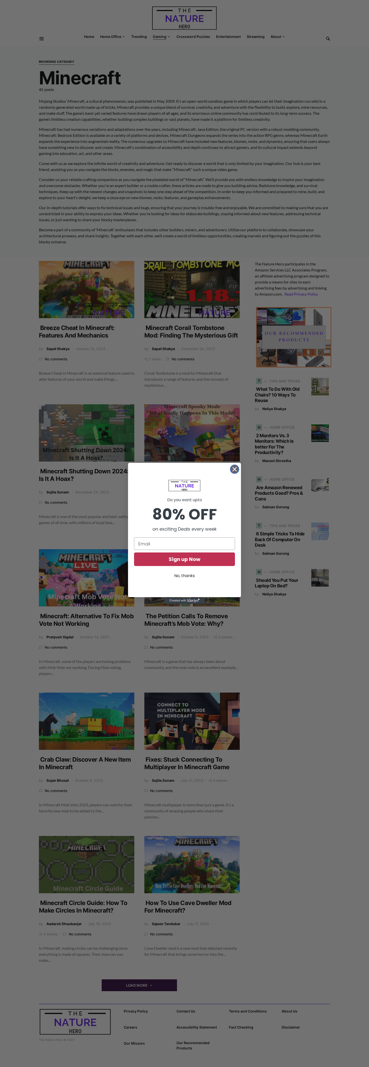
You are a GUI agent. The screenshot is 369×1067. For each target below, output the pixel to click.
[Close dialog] (234, 469)
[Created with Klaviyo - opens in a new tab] (184, 600)
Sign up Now (184, 559)
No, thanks (184, 576)
